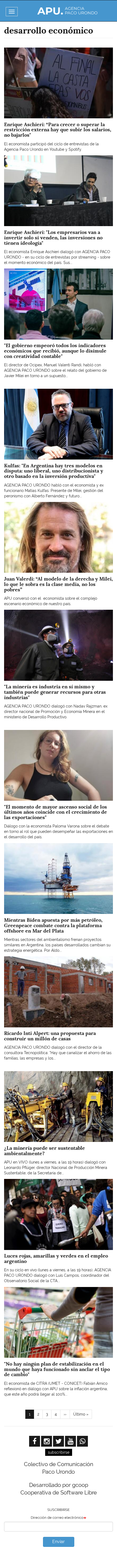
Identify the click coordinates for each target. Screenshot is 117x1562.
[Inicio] (67, 11)
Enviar (58, 1541)
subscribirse (58, 1452)
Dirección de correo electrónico (57, 1518)
